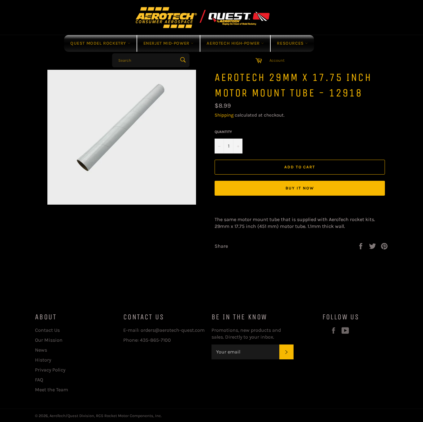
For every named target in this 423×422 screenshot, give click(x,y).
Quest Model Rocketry (99, 43)
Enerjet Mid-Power (167, 43)
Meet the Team (51, 390)
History (43, 360)
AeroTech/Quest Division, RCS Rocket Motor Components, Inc (105, 415)
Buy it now (300, 188)
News (41, 350)
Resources (291, 43)
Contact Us (47, 330)
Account (277, 60)
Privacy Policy (50, 370)
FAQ (39, 380)
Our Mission (49, 340)
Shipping (224, 115)
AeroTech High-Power (234, 43)
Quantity (223, 132)
